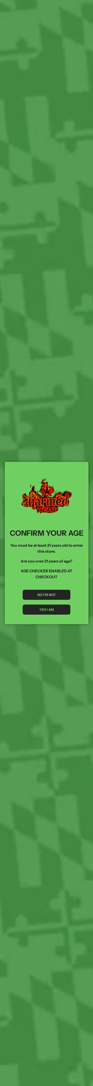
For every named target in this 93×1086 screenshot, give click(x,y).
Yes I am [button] (46, 609)
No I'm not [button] (46, 595)
